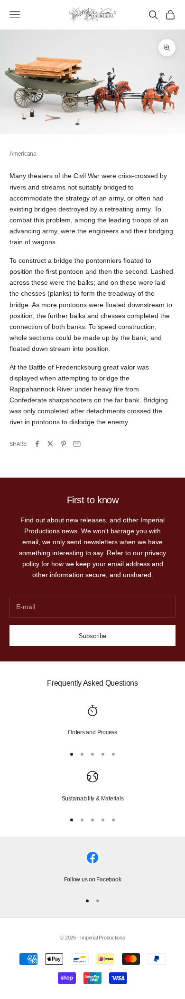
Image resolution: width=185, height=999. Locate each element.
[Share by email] (77, 444)
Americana (23, 153)
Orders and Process (92, 732)
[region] (92, 721)
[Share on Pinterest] (63, 444)
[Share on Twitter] (50, 444)
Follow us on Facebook (92, 879)
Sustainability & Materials (93, 798)
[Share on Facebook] (37, 444)
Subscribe (92, 635)
